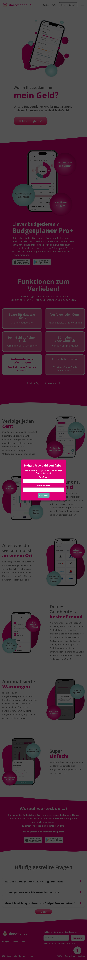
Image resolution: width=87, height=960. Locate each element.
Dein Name (44, 477)
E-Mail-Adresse (43, 485)
